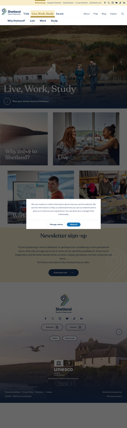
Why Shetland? (16, 20)
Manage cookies (56, 224)
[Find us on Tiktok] (120, 2)
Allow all (73, 224)
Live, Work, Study (43, 14)
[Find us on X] (109, 2)
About (86, 13)
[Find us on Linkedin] (124, 2)
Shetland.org (40, 3)
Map (95, 13)
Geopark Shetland (54, 3)
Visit (26, 14)
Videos (113, 13)
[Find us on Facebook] (105, 2)
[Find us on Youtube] (116, 2)
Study (54, 20)
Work (43, 20)
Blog (104, 13)
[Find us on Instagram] (113, 2)
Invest (60, 14)
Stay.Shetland (68, 3)
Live (32, 20)
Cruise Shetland (81, 3)
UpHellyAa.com (95, 3)
